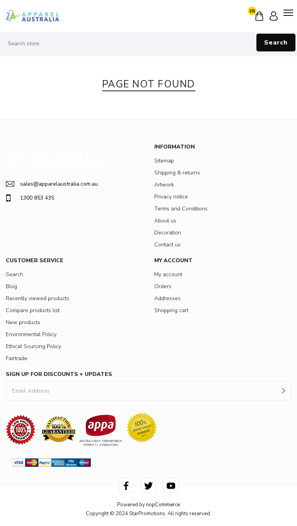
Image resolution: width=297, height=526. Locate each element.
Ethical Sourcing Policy (33, 346)
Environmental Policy (31, 334)
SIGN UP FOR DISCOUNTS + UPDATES (59, 374)
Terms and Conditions (181, 208)
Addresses (167, 298)
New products (23, 322)
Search (276, 42)
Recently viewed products (37, 298)
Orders (162, 286)
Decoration (167, 232)
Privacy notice (171, 196)
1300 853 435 (37, 198)
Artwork (164, 184)
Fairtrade (16, 358)
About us (165, 220)
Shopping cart (171, 310)
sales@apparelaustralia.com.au (59, 184)
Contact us (167, 244)
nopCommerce (163, 504)
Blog (11, 286)
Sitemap (164, 160)
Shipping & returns (177, 172)
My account (168, 274)
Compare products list (33, 310)
